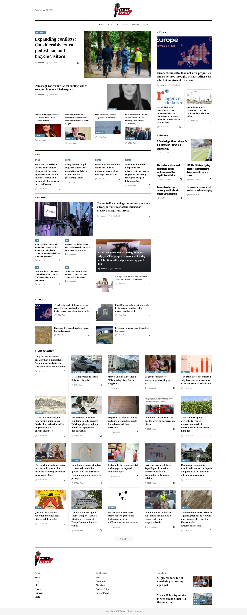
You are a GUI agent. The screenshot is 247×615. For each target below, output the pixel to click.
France (185, 372)
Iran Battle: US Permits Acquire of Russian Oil (105, 116)
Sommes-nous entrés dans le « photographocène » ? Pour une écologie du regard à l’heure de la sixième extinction (196, 519)
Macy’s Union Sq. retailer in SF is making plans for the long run (122, 380)
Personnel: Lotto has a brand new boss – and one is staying (199, 188)
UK (37, 235)
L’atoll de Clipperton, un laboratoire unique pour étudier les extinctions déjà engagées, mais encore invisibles (49, 424)
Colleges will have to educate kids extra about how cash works (131, 278)
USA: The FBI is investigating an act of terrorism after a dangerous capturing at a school (198, 170)
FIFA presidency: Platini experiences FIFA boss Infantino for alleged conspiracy (136, 119)
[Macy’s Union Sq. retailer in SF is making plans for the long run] (123, 364)
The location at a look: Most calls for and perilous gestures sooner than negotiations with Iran (168, 170)
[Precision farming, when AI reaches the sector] (104, 335)
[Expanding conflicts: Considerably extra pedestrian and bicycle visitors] (117, 54)
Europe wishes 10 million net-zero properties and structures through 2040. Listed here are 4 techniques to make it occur (184, 76)
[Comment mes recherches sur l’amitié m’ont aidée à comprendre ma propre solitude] (160, 499)
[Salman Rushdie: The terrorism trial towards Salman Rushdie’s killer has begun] (78, 133)
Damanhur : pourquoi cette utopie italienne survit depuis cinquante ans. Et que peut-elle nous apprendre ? (196, 469)
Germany (40, 32)
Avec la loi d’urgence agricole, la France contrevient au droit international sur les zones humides (195, 424)
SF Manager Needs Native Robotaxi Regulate (84, 378)
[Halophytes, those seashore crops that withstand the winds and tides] (199, 97)
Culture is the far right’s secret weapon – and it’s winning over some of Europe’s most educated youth (84, 519)
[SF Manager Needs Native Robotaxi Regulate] (86, 364)
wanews (41, 62)
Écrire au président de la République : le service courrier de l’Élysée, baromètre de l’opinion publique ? (158, 471)
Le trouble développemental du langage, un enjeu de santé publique (123, 468)
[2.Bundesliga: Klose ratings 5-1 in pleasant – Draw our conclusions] (201, 150)
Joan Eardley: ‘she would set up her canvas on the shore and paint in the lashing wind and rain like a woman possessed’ (47, 250)
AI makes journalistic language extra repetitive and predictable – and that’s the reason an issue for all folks (71, 308)
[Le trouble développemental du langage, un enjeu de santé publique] (123, 452)
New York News (79, 372)
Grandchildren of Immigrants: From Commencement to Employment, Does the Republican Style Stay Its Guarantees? (168, 115)
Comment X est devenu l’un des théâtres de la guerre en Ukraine (160, 421)
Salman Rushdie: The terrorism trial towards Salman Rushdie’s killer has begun (77, 119)
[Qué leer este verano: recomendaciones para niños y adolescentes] (50, 499)
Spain (40, 299)
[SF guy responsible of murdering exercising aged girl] (160, 364)
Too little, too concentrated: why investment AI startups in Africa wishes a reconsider (196, 380)
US (38, 154)
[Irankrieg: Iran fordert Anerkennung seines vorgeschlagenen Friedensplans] (129, 97)
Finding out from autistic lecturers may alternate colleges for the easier (76, 274)
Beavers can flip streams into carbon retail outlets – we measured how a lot (77, 247)
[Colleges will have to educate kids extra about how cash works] (104, 283)
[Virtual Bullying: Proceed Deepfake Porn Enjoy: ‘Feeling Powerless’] (48, 130)
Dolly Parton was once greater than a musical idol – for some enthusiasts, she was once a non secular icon (50, 361)
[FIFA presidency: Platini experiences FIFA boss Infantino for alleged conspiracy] (138, 133)
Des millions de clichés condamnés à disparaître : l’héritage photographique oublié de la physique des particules (85, 424)
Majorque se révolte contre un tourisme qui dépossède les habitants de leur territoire (122, 422)
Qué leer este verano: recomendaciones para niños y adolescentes (47, 515)
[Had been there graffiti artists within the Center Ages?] (43, 335)
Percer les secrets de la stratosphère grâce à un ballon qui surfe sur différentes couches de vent (123, 517)
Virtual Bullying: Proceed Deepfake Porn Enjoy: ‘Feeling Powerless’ (47, 117)
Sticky (90, 372)
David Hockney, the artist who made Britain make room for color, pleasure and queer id (132, 308)
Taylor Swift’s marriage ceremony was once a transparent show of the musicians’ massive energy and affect (123, 206)
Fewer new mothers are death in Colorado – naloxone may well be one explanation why (107, 169)
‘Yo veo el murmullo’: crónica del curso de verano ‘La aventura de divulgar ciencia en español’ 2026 (50, 469)
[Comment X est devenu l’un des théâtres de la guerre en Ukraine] (160, 405)
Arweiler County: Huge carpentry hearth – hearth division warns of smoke (168, 190)
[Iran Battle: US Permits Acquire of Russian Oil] (108, 127)
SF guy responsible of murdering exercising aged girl (159, 380)
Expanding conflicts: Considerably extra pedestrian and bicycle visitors (55, 47)
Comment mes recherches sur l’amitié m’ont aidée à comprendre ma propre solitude (159, 517)
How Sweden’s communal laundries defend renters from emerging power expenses (47, 276)
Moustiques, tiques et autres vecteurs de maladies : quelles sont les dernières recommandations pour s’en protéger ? (86, 471)
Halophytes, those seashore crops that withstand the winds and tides (198, 112)
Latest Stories (45, 350)
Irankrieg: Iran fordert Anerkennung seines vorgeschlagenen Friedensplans (61, 87)
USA (37, 160)
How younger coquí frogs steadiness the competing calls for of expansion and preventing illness (76, 171)
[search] (207, 10)
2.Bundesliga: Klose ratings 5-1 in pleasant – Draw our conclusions (172, 144)
